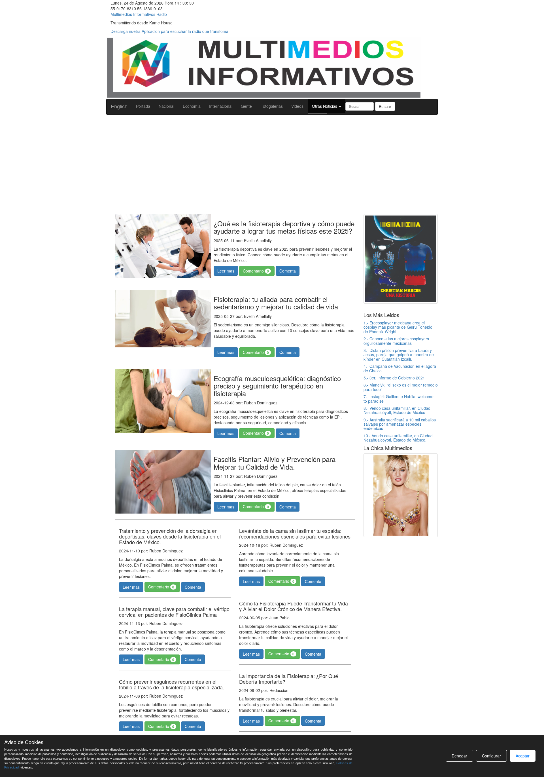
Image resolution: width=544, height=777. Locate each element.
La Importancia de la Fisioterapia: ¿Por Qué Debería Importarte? (288, 678)
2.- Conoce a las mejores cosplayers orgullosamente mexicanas (396, 341)
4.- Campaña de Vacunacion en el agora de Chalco (400, 368)
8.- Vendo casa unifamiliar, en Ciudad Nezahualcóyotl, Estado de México (397, 410)
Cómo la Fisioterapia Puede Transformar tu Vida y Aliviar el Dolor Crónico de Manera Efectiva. (293, 606)
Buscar (385, 106)
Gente (246, 106)
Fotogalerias (271, 106)
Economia (192, 106)
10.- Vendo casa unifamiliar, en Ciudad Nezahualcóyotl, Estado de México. (398, 438)
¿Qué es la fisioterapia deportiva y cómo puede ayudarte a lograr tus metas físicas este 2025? (284, 227)
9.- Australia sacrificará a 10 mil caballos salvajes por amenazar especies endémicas (400, 424)
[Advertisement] (272, 163)
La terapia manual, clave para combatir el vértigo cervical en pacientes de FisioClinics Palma (174, 611)
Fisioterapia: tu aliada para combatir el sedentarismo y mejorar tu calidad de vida (276, 302)
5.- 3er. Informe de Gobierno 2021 (394, 378)
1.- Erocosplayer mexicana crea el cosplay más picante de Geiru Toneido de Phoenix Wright (398, 327)
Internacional (220, 106)
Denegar (459, 756)
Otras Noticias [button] (325, 106)
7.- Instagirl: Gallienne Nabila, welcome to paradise (399, 399)
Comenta (287, 271)
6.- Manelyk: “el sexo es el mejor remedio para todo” (401, 387)
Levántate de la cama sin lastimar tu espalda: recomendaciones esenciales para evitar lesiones (294, 533)
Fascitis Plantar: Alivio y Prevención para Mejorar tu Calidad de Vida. (274, 462)
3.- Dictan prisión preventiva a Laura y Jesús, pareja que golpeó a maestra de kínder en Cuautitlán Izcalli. (399, 354)
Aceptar (523, 756)
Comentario (256, 271)
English (119, 106)
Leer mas (225, 271)
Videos (297, 106)
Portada (143, 106)
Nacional (166, 106)
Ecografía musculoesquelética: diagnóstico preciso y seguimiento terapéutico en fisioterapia (277, 385)
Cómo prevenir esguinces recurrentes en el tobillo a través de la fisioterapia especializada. (171, 684)
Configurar (491, 756)
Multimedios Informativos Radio (138, 14)
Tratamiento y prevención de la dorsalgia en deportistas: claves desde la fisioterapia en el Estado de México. (170, 536)
